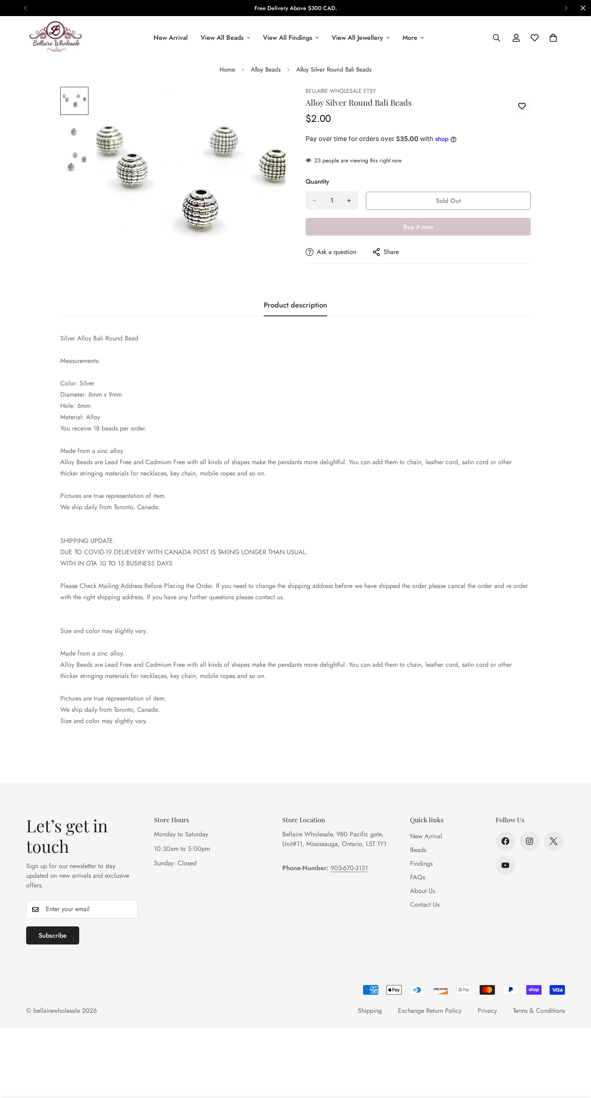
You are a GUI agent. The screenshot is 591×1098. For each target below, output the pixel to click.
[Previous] (25, 8)
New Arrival (171, 37)
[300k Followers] (505, 841)
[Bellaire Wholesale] (55, 37)
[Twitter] (553, 841)
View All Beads (222, 37)
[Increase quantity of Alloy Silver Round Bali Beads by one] (349, 200)
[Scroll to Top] (575, 1054)
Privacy (487, 1010)
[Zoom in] (268, 104)
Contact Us (424, 904)
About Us (422, 890)
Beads (418, 849)
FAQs (417, 877)
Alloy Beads (266, 69)
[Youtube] (505, 865)
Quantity (317, 181)
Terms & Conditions (539, 1010)
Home (227, 69)
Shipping (370, 1010)
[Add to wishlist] (522, 106)
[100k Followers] (529, 841)
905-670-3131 (349, 868)
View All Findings (287, 37)
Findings (421, 863)
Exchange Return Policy (430, 1010)
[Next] (566, 8)
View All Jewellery (357, 37)
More (409, 37)
